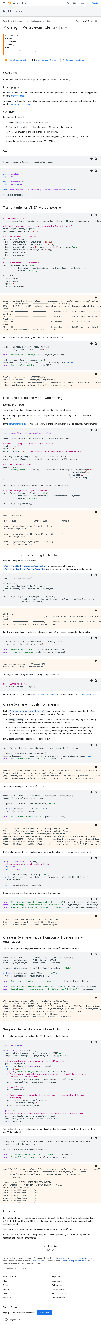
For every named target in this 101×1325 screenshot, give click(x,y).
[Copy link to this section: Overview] (19, 73)
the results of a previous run (47, 694)
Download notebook (75, 60)
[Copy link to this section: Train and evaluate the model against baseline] (61, 555)
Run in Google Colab (17, 60)
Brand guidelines (59, 1293)
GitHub (6, 1289)
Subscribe (44, 1313)
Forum (6, 1285)
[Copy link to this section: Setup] (14, 151)
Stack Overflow (58, 1289)
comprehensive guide (21, 104)
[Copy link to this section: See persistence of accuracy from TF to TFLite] (72, 1029)
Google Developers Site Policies (74, 1261)
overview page (17, 96)
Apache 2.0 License (39, 1261)
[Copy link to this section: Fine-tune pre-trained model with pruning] (65, 398)
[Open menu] (4, 3)
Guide (47, 21)
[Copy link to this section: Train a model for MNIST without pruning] (63, 207)
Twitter (6, 1293)
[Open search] (68, 3)
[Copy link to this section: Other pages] (21, 87)
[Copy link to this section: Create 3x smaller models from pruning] (61, 704)
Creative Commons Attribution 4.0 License (74, 1258)
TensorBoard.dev (88, 694)
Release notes (58, 1285)
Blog (5, 1281)
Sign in (95, 3)
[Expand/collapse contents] (17, 35)
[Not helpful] (96, 21)
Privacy (14, 1307)
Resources (19, 21)
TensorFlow (7, 21)
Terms (6, 1307)
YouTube (7, 1298)
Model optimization (14, 11)
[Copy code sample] (96, 158)
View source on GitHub (46, 60)
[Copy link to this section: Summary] (17, 111)
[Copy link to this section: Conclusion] (22, 1211)
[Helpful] (92, 21)
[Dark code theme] (91, 158)
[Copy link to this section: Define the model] (27, 405)
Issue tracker (57, 1281)
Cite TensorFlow (58, 1298)
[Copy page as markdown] (62, 27)
